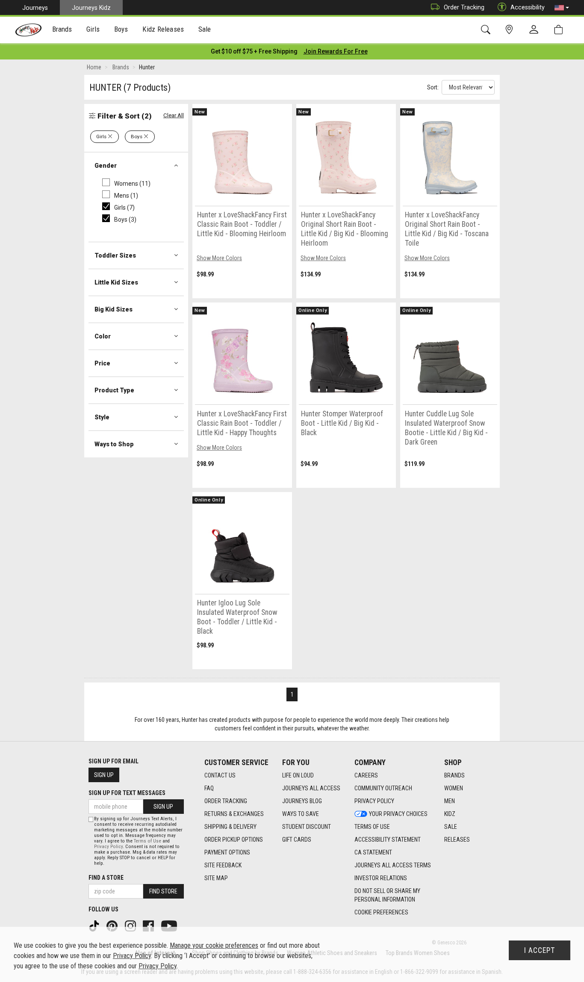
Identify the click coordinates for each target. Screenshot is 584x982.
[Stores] (510, 29)
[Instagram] (131, 925)
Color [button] (102, 336)
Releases (457, 839)
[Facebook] (149, 925)
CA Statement (373, 852)
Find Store (163, 891)
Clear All (173, 115)
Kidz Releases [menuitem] (163, 29)
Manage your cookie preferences (214, 945)
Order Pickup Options (233, 839)
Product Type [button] (114, 390)
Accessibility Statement (387, 839)
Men (449, 801)
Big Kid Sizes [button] (113, 309)
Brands (454, 775)
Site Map (216, 878)
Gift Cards (296, 839)
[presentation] (62, 30)
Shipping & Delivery (230, 826)
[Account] (536, 30)
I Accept (539, 950)
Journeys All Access (311, 788)
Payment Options (227, 852)
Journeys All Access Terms (392, 865)
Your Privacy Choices (398, 813)
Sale (450, 826)
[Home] (28, 30)
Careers (366, 775)
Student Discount (306, 826)
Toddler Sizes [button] (115, 255)
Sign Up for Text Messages (126, 792)
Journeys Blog (302, 801)
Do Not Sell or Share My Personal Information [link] (387, 895)
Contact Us (220, 775)
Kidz (449, 813)
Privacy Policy (374, 801)
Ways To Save (300, 813)
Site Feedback (223, 865)
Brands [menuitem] (62, 29)
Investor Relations (380, 878)
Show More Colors (219, 258)
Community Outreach (383, 788)
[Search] (487, 29)
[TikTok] (94, 925)
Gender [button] (105, 165)
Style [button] (101, 417)
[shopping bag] (560, 29)
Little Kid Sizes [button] (116, 282)
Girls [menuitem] (93, 29)
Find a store (106, 877)
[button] (561, 8)
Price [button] (102, 363)
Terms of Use (372, 826)
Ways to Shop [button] (114, 444)
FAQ (209, 788)
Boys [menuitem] (121, 29)
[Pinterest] (112, 925)
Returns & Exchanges (234, 813)
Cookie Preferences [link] (381, 912)
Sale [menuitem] (204, 29)
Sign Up (104, 774)
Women (453, 788)
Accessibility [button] (527, 7)
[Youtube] (170, 925)
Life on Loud (298, 775)
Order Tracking (464, 7)
